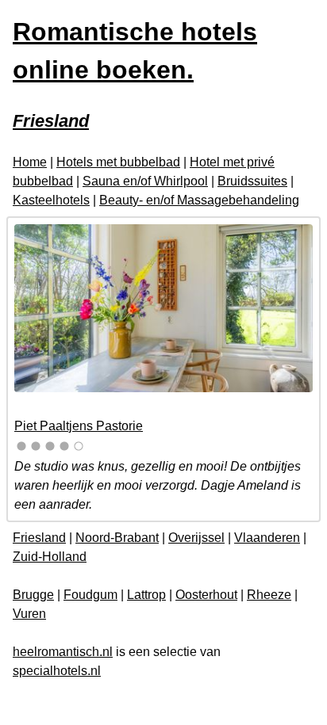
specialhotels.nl (57, 670)
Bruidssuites (252, 181)
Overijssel (196, 537)
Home (30, 162)
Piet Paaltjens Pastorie (78, 426)
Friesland (39, 537)
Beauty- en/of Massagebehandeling (199, 200)
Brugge (33, 594)
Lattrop (146, 594)
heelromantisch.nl (63, 651)
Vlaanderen (267, 537)
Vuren (29, 613)
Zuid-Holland (50, 556)
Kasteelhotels (51, 200)
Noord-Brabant (117, 537)
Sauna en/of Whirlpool (145, 181)
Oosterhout (206, 594)
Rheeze (269, 594)
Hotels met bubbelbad (118, 162)
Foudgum (90, 594)
